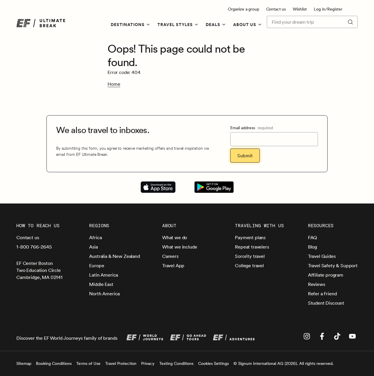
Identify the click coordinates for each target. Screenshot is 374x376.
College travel (249, 265)
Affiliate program (325, 275)
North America (104, 293)
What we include (179, 247)
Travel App (173, 265)
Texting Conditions (176, 363)
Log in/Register (328, 9)
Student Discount (326, 303)
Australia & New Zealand (114, 256)
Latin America (103, 275)
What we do (174, 237)
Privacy (148, 363)
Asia (93, 247)
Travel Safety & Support (333, 265)
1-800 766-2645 (34, 247)
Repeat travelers (252, 247)
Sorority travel (250, 256)
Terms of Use (88, 363)
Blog (312, 247)
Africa (95, 237)
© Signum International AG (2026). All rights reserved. (283, 363)
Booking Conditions (54, 363)
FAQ (312, 237)
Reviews (316, 284)
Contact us (276, 9)
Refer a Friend (322, 293)
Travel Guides (322, 256)
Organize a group (243, 9)
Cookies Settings (213, 363)
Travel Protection (120, 363)
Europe (96, 265)
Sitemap (23, 363)
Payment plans (250, 237)
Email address (251, 128)
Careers (170, 256)
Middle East (101, 284)
